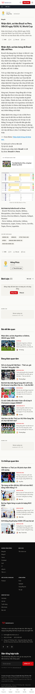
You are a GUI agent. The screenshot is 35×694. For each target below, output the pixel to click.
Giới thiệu (3, 598)
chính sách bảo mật (17, 667)
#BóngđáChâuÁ (20, 370)
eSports (3, 569)
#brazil (13, 237)
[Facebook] (3, 647)
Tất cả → (7, 6)
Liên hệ (3, 601)
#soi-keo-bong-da (8, 243)
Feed (20, 580)
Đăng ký (22, 292)
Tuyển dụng (4, 604)
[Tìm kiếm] (20, 2)
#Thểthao (18, 340)
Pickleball (3, 560)
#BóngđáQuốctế (20, 405)
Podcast (3, 580)
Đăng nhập (26, 2)
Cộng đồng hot (22, 586)
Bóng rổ (3, 554)
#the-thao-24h (24, 237)
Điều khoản (4, 607)
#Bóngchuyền (19, 490)
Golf (2, 563)
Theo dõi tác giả (17, 268)
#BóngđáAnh (19, 387)
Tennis (3, 557)
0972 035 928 (18, 637)
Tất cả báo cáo (22, 551)
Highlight (21, 583)
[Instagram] (12, 647)
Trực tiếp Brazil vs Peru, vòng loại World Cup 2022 (21, 164)
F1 (2, 566)
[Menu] (32, 2)
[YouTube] (7, 647)
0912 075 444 (7, 637)
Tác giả (20, 589)
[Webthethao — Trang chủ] (6, 2)
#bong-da (5, 237)
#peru (4, 240)
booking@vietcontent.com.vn (11, 634)
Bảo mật (3, 610)
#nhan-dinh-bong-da (15, 240)
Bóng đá (3, 19)
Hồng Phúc (9, 14)
